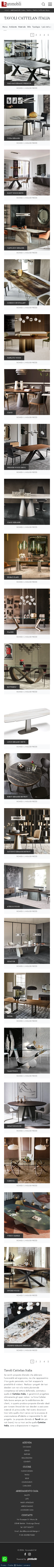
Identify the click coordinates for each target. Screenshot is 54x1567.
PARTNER (27, 1454)
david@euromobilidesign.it (29, 1531)
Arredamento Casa (17, 10)
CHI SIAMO (27, 1447)
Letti (27, 1499)
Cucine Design (27, 1471)
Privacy (3, 1565)
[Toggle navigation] (50, 4)
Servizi (27, 1450)
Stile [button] (29, 26)
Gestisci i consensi (23, 1565)
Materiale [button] (22, 26)
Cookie (10, 1565)
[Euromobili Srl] (11, 4)
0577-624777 (29, 1527)
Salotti (27, 1495)
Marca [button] (4, 26)
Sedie (27, 1478)
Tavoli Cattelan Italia (41, 10)
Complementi (27, 1482)
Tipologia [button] (36, 26)
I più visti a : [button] (47, 26)
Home (7, 10)
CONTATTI (27, 1461)
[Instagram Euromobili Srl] (29, 1554)
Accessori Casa (27, 1510)
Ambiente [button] (13, 26)
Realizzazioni (27, 1458)
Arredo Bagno (27, 1506)
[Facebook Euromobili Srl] (25, 1554)
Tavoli (29, 10)
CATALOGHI (27, 1486)
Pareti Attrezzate (27, 1502)
